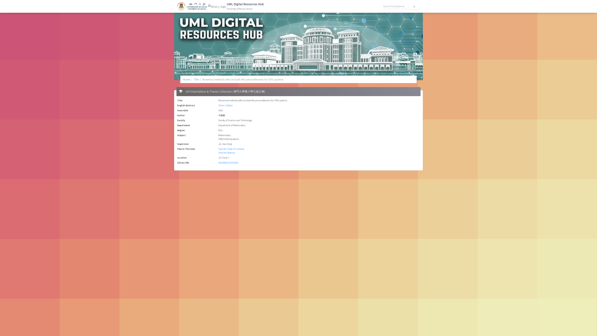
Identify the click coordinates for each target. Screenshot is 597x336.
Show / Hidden (225, 105)
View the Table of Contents (231, 148)
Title (196, 79)
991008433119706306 (228, 162)
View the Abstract (226, 152)
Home (186, 79)
